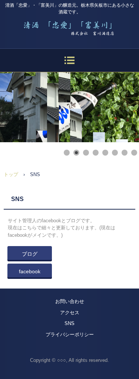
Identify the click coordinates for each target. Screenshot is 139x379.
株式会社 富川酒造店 (69, 26)
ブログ (29, 254)
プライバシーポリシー (70, 334)
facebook (29, 271)
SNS (69, 323)
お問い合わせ (69, 301)
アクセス (69, 312)
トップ (11, 174)
